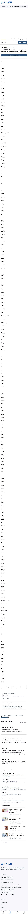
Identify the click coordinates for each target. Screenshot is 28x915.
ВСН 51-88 (4, 47)
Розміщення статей (6, 910)
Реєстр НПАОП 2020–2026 (7, 892)
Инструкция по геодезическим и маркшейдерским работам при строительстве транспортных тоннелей (14, 740)
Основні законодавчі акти (7, 879)
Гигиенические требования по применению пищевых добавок (11, 730)
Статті (2, 907)
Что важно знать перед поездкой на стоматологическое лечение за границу (17, 820)
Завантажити (22, 42)
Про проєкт (4, 902)
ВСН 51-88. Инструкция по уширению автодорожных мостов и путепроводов (14, 50)
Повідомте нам (5, 716)
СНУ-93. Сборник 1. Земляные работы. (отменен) (14, 762)
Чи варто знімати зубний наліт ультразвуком (17, 827)
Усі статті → (5, 842)
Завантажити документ (14, 55)
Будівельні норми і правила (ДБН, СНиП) (11, 887)
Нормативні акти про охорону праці (10, 884)
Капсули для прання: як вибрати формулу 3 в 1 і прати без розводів (17, 810)
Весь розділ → (23, 722)
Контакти (3, 905)
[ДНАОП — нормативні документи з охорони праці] (6, 2)
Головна (3, 6)
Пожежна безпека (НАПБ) (7, 895)
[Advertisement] (14, 23)
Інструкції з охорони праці (7, 882)
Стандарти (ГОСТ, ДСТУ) (7, 877)
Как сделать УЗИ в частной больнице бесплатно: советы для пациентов (16, 835)
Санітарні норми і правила (7, 889)
